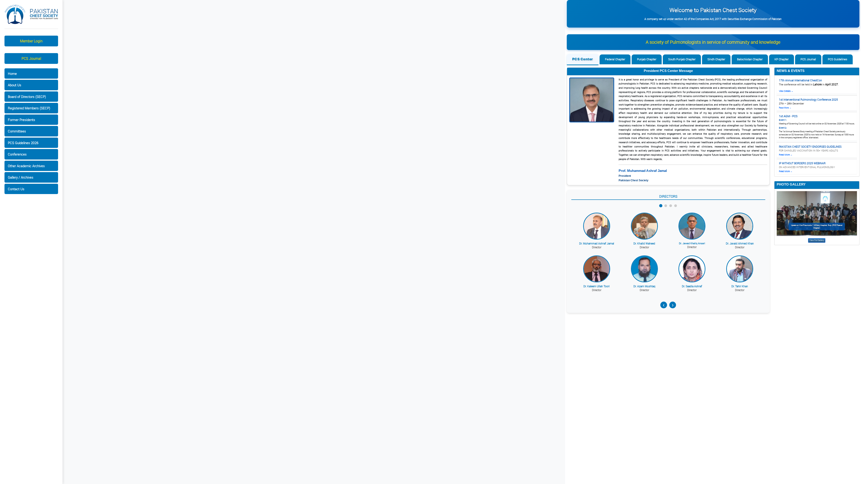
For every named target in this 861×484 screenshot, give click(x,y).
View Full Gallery (816, 240)
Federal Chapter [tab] (615, 59)
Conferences (17, 154)
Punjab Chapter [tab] (646, 59)
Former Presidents (21, 119)
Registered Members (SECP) (29, 108)
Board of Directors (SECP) (27, 96)
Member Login (31, 41)
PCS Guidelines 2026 (23, 142)
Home (12, 73)
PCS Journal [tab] (808, 59)
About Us (14, 85)
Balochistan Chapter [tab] (750, 59)
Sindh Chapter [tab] (716, 59)
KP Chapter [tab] (781, 59)
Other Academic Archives (26, 166)
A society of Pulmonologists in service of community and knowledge (713, 42)
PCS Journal (31, 58)
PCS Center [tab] (582, 59)
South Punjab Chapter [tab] (682, 59)
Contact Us (16, 189)
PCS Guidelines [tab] (837, 59)
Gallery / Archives (20, 177)
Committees (17, 131)
